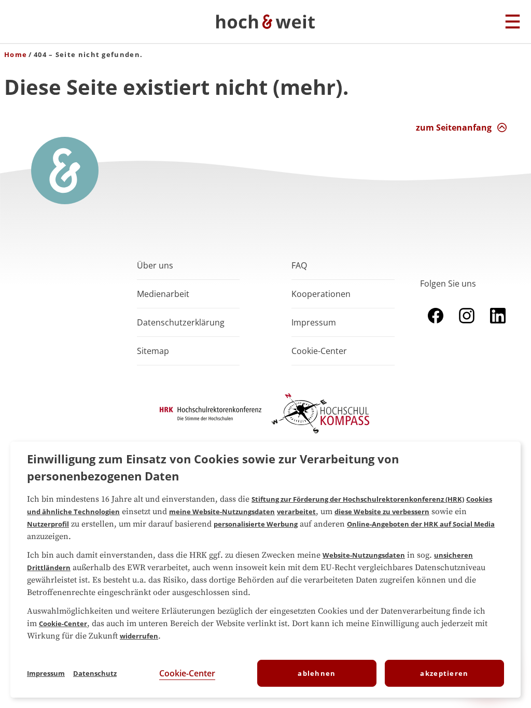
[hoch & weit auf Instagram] (466, 325)
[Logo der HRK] (210, 417)
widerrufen (139, 636)
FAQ (299, 265)
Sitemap (153, 351)
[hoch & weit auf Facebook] (435, 325)
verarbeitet (296, 511)
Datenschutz (95, 673)
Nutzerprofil (48, 524)
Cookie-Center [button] (319, 351)
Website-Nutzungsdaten (364, 555)
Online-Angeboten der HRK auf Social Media (421, 524)
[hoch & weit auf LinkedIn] (497, 325)
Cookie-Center (63, 623)
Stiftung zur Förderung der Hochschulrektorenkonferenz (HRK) (357, 499)
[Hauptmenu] (512, 22)
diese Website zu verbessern (381, 511)
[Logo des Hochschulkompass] (320, 435)
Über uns (155, 265)
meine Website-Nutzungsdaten (222, 511)
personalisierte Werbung (256, 524)
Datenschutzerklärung (181, 322)
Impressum (313, 322)
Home (15, 54)
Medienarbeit (163, 294)
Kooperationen (321, 294)
